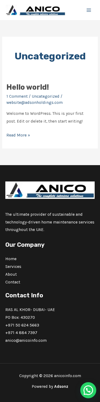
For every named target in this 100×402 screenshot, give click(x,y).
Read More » (18, 134)
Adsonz (61, 386)
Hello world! (27, 87)
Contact (12, 282)
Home (11, 258)
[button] (88, 390)
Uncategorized (45, 96)
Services (13, 266)
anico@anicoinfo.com (26, 340)
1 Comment (17, 96)
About (11, 274)
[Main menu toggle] (89, 10)
